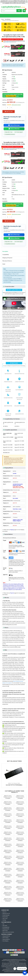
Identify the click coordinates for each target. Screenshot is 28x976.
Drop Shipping (5, 940)
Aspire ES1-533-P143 (7, 450)
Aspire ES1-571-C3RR (19, 450)
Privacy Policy (5, 916)
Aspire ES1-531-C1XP (8, 447)
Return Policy (5, 930)
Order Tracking (5, 937)
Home (2, 19)
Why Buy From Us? (6, 913)
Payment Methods (6, 939)
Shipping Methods (6, 936)
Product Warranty (6, 915)
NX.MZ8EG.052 (6, 452)
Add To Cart (9, 111)
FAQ (3, 923)
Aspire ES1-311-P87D (19, 441)
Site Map (4, 920)
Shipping (12, 529)
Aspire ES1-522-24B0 (7, 444)
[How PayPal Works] (6, 952)
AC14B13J (17, 426)
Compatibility (5, 254)
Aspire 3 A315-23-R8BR (8, 437)
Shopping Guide (6, 928)
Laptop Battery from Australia (14, 7)
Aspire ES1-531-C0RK (19, 444)
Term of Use (5, 918)
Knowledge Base (6, 927)
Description (5, 251)
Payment (12, 593)
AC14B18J (5, 426)
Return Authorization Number (8, 932)
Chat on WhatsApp (15, 128)
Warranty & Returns (7, 261)
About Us (4, 911)
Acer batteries (7, 19)
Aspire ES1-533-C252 (19, 447)
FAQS (3, 264)
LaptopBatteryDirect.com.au (15, 959)
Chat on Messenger (15, 125)
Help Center (5, 925)
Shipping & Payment (7, 257)
